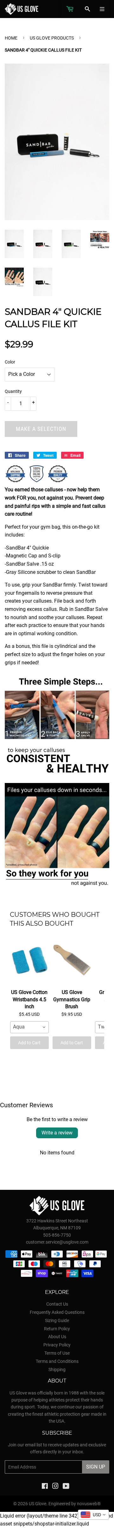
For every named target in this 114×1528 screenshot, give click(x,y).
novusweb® (89, 1503)
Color (10, 361)
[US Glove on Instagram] (55, 1486)
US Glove (37, 1503)
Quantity (13, 391)
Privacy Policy (57, 1344)
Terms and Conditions (57, 1361)
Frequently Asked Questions (57, 1312)
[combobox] (29, 1027)
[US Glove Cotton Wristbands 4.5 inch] (29, 961)
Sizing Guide (57, 1320)
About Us (57, 1336)
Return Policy (57, 1328)
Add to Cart (29, 1042)
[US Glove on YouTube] (66, 1486)
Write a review (57, 1133)
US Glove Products (52, 37)
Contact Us (57, 1304)
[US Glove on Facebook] (44, 1486)
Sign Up (95, 1467)
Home (11, 37)
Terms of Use (57, 1353)
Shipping (57, 1369)
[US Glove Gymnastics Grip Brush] (72, 961)
